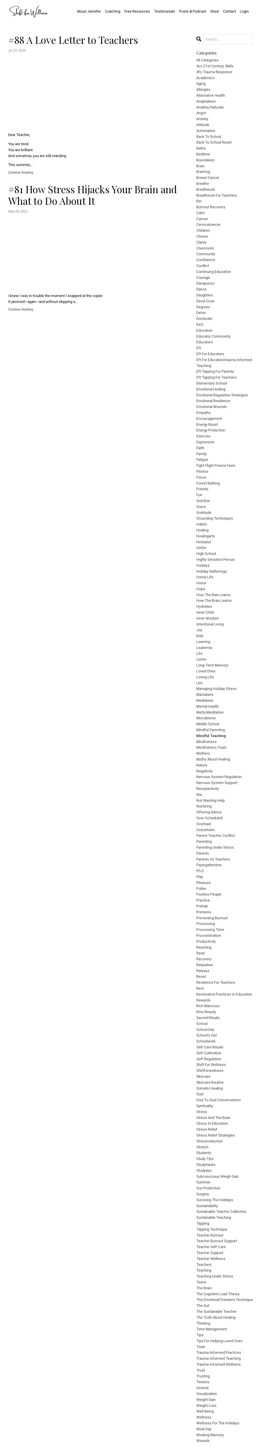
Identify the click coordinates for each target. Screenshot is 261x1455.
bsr (199, 201)
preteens (203, 912)
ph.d (200, 871)
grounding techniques (214, 518)
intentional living (210, 624)
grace (201, 507)
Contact (229, 11)
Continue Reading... (21, 172)
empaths (203, 412)
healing (202, 530)
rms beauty (206, 1012)
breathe (202, 183)
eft (198, 348)
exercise (203, 436)
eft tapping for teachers (216, 377)
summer (203, 1182)
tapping (202, 1223)
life (199, 653)
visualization (206, 1394)
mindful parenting (210, 730)
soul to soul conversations (218, 1100)
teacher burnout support (216, 1241)
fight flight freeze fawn (215, 465)
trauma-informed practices (218, 1352)
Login (244, 11)
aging (201, 83)
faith (200, 448)
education (204, 330)
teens (201, 1282)
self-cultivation (208, 1053)
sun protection (208, 1188)
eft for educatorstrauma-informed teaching (224, 363)
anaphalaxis (206, 101)
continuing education (213, 271)
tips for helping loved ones (219, 1341)
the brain (204, 1288)
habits (201, 524)
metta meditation (210, 712)
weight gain (206, 1399)
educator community (213, 336)
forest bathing (208, 483)
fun (199, 495)
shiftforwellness (209, 1070)
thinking (203, 1323)
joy (199, 630)
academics (205, 78)
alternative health (210, 95)
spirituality (204, 1106)
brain (200, 166)
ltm (199, 683)
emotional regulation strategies (222, 395)
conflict (202, 266)
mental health (207, 706)
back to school (208, 136)
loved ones (206, 671)
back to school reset (214, 142)
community (205, 254)
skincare (203, 1076)
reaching (203, 947)
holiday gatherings (211, 571)
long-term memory (212, 665)
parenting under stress (215, 847)
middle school (207, 724)
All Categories (207, 60)
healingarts (205, 536)
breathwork (205, 189)
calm (200, 213)
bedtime (203, 154)
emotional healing (211, 389)
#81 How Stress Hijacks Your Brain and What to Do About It (92, 195)
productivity (206, 941)
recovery (204, 959)
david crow (205, 301)
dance (201, 289)
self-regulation (208, 1059)
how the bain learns (213, 595)
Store (214, 11)
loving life (205, 677)
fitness (202, 471)
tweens (202, 1382)
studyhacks (206, 1164)
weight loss (206, 1405)
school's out (206, 1035)
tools (200, 1347)
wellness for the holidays (217, 1423)
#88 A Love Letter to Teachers (73, 40)
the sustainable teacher (216, 1311)
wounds (203, 1440)
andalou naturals (210, 107)
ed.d (199, 324)
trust (200, 1370)
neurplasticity (207, 788)
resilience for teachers (215, 982)
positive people (208, 894)
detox (201, 313)
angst (201, 113)
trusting (203, 1376)
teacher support (209, 1253)
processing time (210, 929)
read (200, 953)
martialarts (204, 694)
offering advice (209, 812)
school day (205, 1029)
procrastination (208, 935)
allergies (203, 89)
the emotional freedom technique (224, 1300)
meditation (204, 700)
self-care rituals (209, 1047)
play (199, 877)
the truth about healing (216, 1317)
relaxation (204, 965)
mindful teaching (211, 736)
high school (206, 553)
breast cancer (207, 177)
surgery (202, 1194)
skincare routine (210, 1082)
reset (201, 976)
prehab (202, 906)
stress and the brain (213, 1118)
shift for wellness (211, 1064)
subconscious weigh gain (217, 1176)
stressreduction (209, 1141)
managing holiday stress (216, 688)
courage (203, 277)
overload (203, 824)
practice (203, 900)
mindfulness (206, 742)
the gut (202, 1305)
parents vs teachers (213, 859)
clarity (201, 242)
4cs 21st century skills (215, 66)
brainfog (203, 172)
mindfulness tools (211, 747)
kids (199, 636)
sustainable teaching (213, 1217)
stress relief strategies (215, 1135)
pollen (201, 888)
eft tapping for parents (215, 371)
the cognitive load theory (218, 1294)
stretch (202, 1147)
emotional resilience (213, 401)
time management (211, 1329)
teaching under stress (214, 1276)
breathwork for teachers (216, 195)
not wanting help (210, 800)
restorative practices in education (224, 994)
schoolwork (206, 1041)
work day (203, 1429)
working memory (210, 1435)
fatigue (202, 459)
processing (205, 924)
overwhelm (205, 830)
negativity (204, 771)
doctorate (204, 318)
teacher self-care (211, 1247)
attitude (202, 125)
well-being (205, 1411)
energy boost (207, 424)
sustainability (207, 1206)
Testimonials (164, 11)
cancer (202, 219)
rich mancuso (207, 1006)
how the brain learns (214, 600)
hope (200, 589)
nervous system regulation (219, 777)
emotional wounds (211, 407)
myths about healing (213, 759)
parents (202, 853)
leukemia (204, 647)
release (202, 971)
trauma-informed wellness (218, 1364)
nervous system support (216, 783)
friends (202, 489)
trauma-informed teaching (218, 1358)
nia (199, 794)
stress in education (212, 1123)
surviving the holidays (214, 1200)
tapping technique (211, 1229)
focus (201, 477)
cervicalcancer (208, 224)
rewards (203, 1000)
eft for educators (210, 354)
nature (201, 765)
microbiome (206, 718)
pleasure (203, 883)
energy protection (210, 430)
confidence (205, 260)
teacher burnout (209, 1235)
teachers (204, 1264)
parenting (204, 841)
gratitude (203, 512)
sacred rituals (208, 1018)
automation (205, 131)
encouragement (209, 418)
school (202, 1023)
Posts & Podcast (192, 11)
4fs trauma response (214, 72)
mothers (203, 753)
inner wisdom (207, 618)
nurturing (204, 806)
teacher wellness (211, 1258)
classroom (205, 248)
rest (200, 988)
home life (204, 577)
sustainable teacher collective (221, 1211)
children (203, 230)
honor (201, 583)
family (201, 454)
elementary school (211, 383)
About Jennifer (89, 11)
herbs (201, 548)
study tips (205, 1159)
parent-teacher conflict (215, 835)
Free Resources (137, 11)
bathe (201, 148)
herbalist (203, 542)
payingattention (209, 865)
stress (201, 1112)
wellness (203, 1417)
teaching (203, 1270)
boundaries (205, 160)
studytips (204, 1170)
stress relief (206, 1129)
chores (202, 236)
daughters (204, 295)
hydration (204, 606)
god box (203, 501)
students (203, 1153)
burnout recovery (210, 207)
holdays (203, 565)
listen (201, 659)
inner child (205, 612)
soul (199, 1094)
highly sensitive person (215, 559)
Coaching (112, 11)
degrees (203, 307)
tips (199, 1335)
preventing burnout (212, 918)
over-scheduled (209, 818)
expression (205, 442)
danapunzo (205, 283)
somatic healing (209, 1088)
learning (203, 642)
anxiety (202, 119)
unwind (202, 1388)
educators (204, 342)
